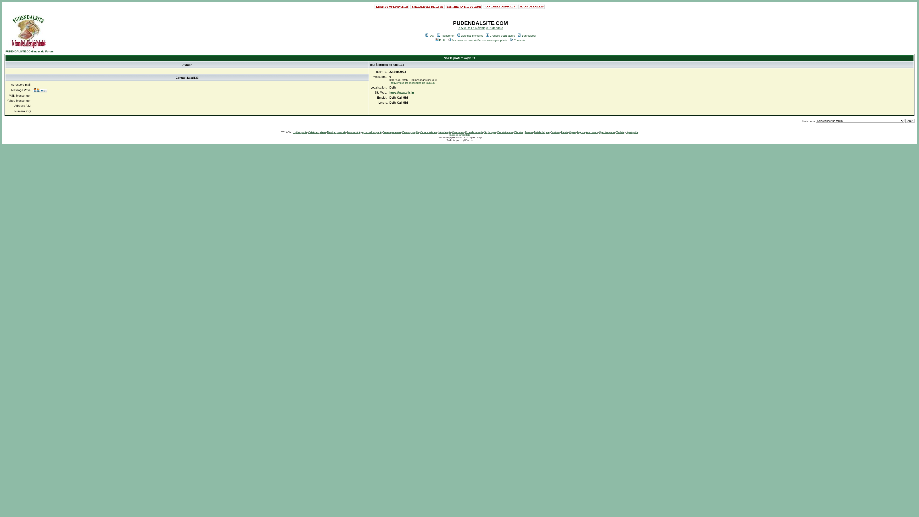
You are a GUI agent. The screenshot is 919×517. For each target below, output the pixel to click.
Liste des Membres (472, 35)
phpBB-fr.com (467, 140)
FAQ (431, 35)
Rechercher (447, 35)
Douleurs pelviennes (392, 132)
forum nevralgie (353, 132)
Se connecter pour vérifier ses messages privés (479, 40)
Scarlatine (555, 132)
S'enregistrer (528, 35)
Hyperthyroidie (632, 132)
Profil (442, 40)
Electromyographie (410, 132)
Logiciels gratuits (300, 132)
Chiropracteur (458, 132)
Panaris (564, 132)
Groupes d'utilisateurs (502, 35)
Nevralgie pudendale (336, 132)
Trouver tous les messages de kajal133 (412, 82)
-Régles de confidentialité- (459, 135)
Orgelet (572, 132)
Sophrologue (490, 132)
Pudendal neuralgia (474, 132)
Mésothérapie (444, 132)
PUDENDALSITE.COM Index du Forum (30, 51)
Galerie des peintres (317, 132)
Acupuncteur (592, 132)
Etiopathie (518, 132)
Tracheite (620, 132)
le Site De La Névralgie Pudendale (480, 28)
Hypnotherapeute (607, 132)
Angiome (581, 132)
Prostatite (529, 132)
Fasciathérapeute (505, 132)
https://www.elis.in (401, 92)
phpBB (452, 137)
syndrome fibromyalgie (371, 132)
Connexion (520, 40)
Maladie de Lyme (541, 132)
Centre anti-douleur (428, 132)
